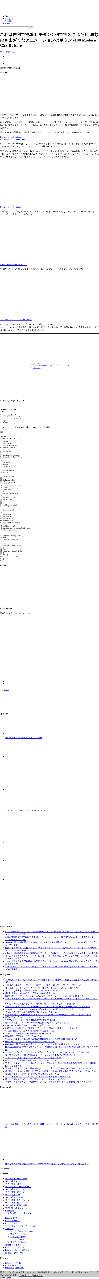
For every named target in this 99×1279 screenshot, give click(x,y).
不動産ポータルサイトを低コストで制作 (23, 737)
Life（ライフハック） (15, 1247)
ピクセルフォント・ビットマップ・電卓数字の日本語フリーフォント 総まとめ (41, 988)
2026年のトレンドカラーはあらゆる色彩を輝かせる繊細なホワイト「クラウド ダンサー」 (46, 1009)
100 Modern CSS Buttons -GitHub (14, 139)
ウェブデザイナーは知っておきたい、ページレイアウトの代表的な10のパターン (42, 1055)
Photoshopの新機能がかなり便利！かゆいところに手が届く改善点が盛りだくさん (42, 1044)
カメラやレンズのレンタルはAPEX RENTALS (26, 810)
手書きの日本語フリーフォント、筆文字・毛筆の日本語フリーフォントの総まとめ (43, 985)
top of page (4, 690)
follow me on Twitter (13, 1263)
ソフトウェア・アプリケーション (20, 1226)
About (7, 23)
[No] (44, 1275)
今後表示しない (25, 1275)
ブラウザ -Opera (17, 1237)
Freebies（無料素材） (14, 1218)
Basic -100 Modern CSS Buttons (13, 265)
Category (9, 18)
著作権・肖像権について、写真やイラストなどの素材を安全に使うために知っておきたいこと (48, 1082)
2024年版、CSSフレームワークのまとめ (23, 1036)
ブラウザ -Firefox (18, 1234)
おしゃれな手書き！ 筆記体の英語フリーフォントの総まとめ (33, 990)
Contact (8, 21)
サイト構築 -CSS (7, 52)
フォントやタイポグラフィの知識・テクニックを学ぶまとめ (33, 1058)
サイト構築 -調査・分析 (16, 1178)
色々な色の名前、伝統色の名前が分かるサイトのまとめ (31, 1012)
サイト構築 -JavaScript (15, 1197)
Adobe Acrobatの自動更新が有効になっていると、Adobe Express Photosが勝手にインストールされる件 (51, 953)
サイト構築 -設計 (13, 1181)
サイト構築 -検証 (13, 1203)
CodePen (36, 367)
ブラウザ (9, 1229)
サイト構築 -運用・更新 (16, 1205)
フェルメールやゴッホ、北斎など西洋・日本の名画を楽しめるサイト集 (38, 1076)
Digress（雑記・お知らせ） (17, 1250)
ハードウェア (11, 1223)
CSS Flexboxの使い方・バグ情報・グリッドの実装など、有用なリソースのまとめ (42, 1028)
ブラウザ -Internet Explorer (22, 1231)
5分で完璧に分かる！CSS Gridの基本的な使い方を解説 (30, 1020)
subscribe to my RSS (13, 1265)
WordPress (9, 1211)
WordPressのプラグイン (20, 1213)
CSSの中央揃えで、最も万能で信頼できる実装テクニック (31, 1031)
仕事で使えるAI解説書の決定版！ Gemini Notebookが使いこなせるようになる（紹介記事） (47, 1164)
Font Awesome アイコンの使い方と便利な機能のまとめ (30, 1041)
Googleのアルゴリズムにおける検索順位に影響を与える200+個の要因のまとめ (41, 1039)
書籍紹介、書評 (12, 1245)
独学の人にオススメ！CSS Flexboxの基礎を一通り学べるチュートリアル (38, 1023)
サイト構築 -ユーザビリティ (18, 1187)
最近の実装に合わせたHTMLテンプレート (24, 1017)
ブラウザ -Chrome (18, 1242)
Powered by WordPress (14, 1268)
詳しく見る (37, 1275)
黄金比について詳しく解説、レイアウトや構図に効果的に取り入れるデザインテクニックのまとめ (50, 1071)
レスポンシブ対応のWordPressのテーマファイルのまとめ (31, 1060)
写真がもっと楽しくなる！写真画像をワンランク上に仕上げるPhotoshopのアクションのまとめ (48, 1068)
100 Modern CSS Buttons (10, 137)
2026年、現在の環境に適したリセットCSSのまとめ (28, 1033)
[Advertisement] (49, 94)
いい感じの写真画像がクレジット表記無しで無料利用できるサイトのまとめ (40, 1004)
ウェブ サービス (12, 1220)
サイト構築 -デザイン (15, 1192)
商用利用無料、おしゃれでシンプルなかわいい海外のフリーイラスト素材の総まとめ (44, 996)
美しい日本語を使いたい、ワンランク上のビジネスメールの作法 (35, 1079)
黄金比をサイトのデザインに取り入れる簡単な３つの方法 (32, 1074)
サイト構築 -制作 (13, 1184)
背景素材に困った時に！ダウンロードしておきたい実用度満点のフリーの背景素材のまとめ (47, 1007)
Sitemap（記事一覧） (14, 1253)
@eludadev (63, 365)
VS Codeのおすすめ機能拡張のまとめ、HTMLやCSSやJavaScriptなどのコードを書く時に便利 (48, 1015)
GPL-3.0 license (19, 151)
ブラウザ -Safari (17, 1239)
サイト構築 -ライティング (17, 1189)
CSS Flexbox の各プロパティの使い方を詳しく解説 (28, 1025)
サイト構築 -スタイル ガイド (18, 1200)
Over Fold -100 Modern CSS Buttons (16, 320)
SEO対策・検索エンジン (16, 1208)
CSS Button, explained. (40, 365)
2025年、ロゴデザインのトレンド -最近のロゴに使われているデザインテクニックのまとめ (47, 1052)
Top (6, 16)
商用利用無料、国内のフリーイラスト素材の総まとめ (30, 993)
